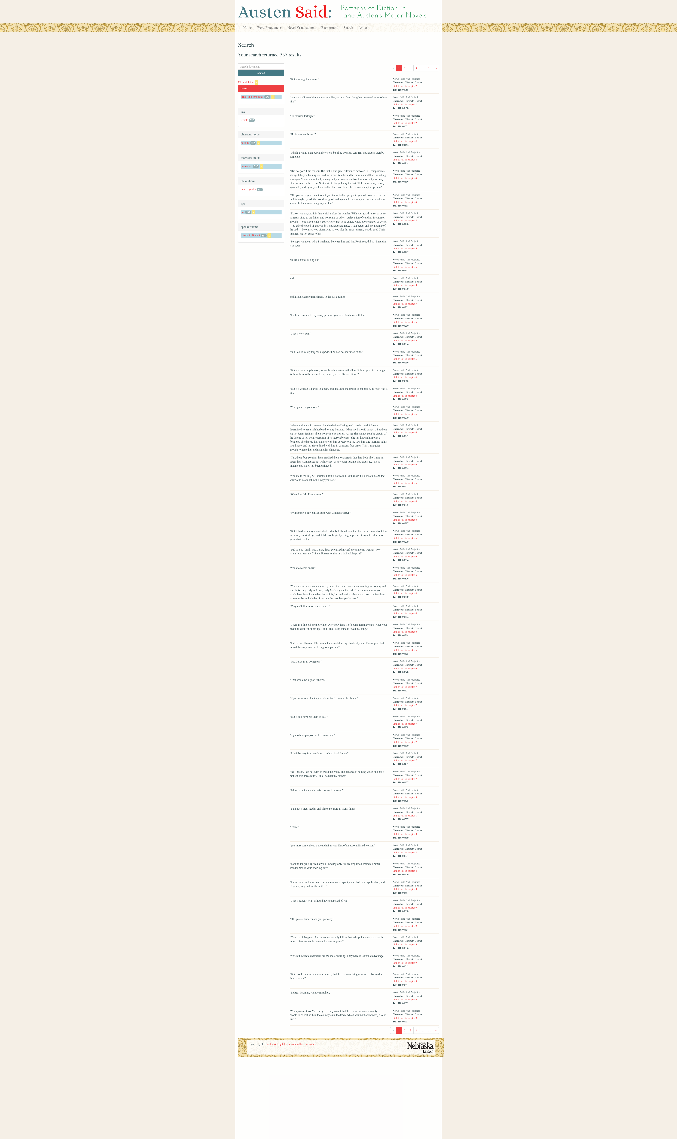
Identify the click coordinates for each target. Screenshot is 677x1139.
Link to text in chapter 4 (405, 141)
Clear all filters (247, 82)
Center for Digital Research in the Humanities (291, 1044)
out (242, 212)
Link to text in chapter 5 (405, 248)
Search (348, 27)
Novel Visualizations (302, 27)
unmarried (246, 166)
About (362, 27)
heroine (245, 142)
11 (429, 68)
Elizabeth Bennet (250, 235)
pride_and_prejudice (252, 96)
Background (329, 27)
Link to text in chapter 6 (405, 377)
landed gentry (248, 189)
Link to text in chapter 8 (405, 797)
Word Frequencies (269, 27)
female (244, 120)
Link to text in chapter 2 (405, 86)
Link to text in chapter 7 (405, 686)
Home (247, 27)
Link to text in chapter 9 (405, 907)
